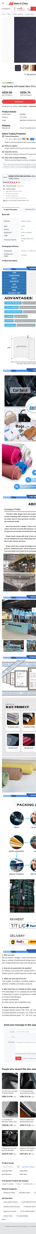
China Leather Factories (10, 1202)
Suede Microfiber (7, 1171)
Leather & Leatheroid (18, 14)
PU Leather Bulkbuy (22, 1216)
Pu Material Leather (30, 1207)
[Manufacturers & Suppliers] (18, 3)
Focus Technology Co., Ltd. (24, 1226)
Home (3, 14)
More (3, 1219)
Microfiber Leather (24, 1193)
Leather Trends (7, 1216)
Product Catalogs (29, 1167)
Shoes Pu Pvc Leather (9, 1211)
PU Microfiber (23, 1171)
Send (18, 1058)
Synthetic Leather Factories (11, 1207)
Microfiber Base (6, 1174)
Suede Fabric (23, 1174)
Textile (8, 14)
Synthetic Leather (29, 14)
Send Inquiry (19, 102)
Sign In (5, 200)
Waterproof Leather (9, 1193)
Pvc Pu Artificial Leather (27, 1211)
